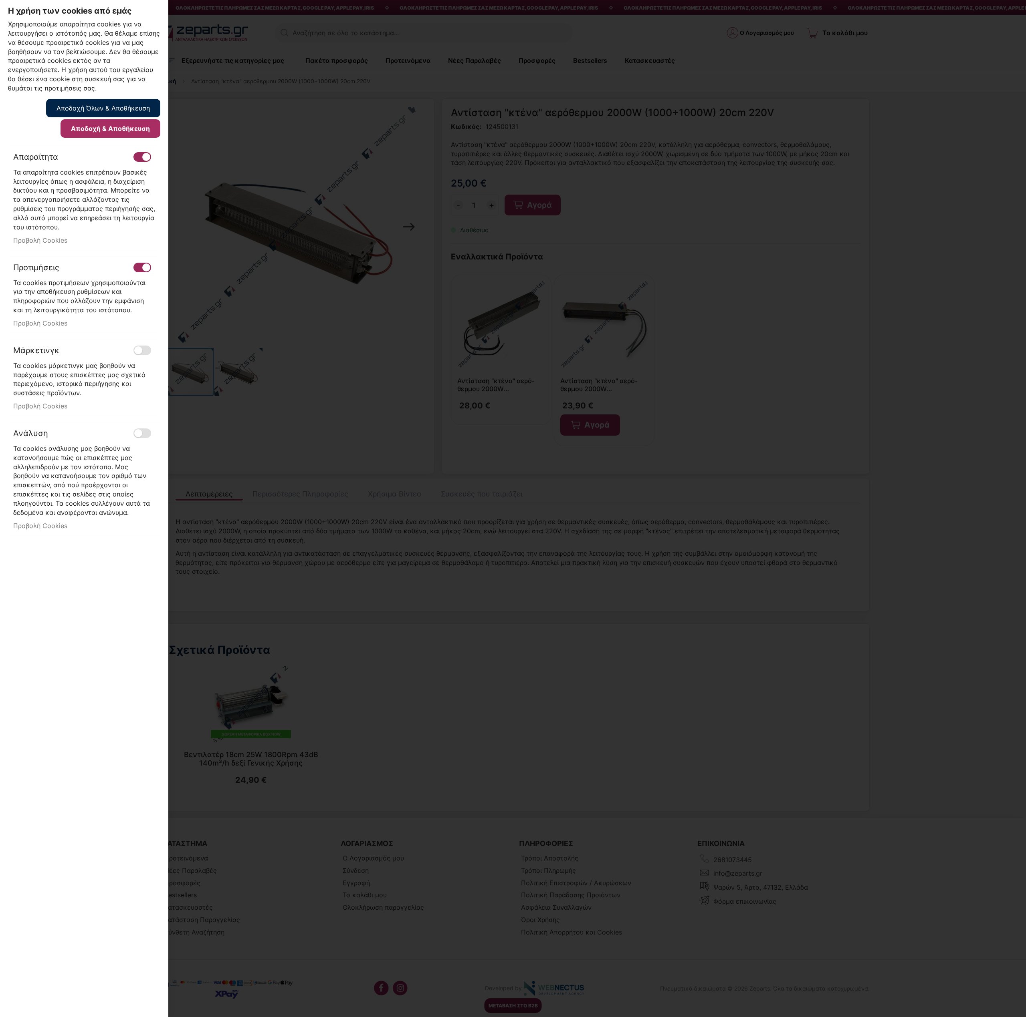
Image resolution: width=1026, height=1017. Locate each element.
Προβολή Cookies (40, 240)
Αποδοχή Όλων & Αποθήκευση (103, 108)
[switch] (142, 157)
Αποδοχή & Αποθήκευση (110, 129)
